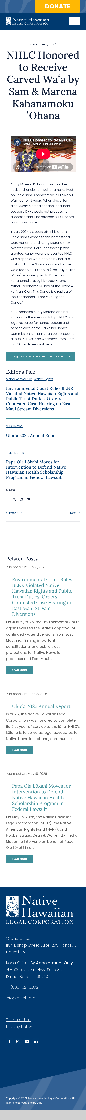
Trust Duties (15, 452)
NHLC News (14, 426)
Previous (15, 513)
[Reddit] (21, 499)
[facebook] (9, 1041)
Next (73, 513)
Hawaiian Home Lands (40, 356)
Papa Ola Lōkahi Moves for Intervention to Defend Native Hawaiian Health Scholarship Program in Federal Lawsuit (36, 469)
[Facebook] (7, 499)
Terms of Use (18, 1020)
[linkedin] (35, 1041)
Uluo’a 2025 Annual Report (32, 435)
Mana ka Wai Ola (19, 379)
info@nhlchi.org (21, 998)
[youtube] (27, 1041)
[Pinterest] (28, 499)
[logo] (27, 18)
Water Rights (43, 379)
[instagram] (18, 1041)
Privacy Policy (19, 1026)
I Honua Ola (64, 356)
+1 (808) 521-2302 (22, 987)
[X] (14, 499)
